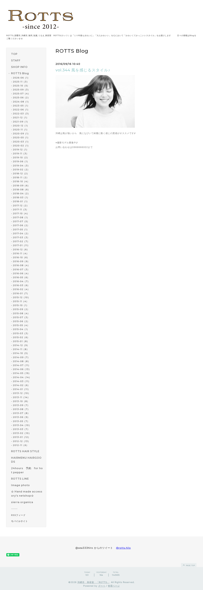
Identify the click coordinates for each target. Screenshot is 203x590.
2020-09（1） (21, 133)
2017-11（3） (20, 209)
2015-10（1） (21, 305)
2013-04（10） (22, 425)
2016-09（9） (21, 261)
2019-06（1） (21, 161)
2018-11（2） (21, 177)
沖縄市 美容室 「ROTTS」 (93, 582)
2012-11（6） (21, 445)
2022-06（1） (21, 109)
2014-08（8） (21, 361)
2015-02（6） (21, 337)
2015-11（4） (21, 301)
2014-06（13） (22, 369)
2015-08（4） (21, 313)
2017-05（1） (21, 229)
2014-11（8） (21, 349)
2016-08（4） (21, 265)
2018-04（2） (21, 193)
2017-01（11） (21, 245)
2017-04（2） (21, 233)
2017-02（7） (21, 241)
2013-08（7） (21, 409)
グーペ (101, 585)
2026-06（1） (21, 77)
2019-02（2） (21, 169)
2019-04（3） (21, 165)
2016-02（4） (21, 289)
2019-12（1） (21, 149)
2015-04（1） (21, 329)
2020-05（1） (21, 137)
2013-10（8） (21, 401)
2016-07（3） (21, 269)
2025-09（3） (21, 89)
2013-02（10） (22, 433)
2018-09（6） (21, 185)
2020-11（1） (21, 129)
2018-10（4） (21, 181)
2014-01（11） (21, 389)
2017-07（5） (21, 221)
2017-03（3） (21, 237)
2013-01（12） (21, 437)
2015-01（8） (21, 341)
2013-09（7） (21, 405)
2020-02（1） (21, 145)
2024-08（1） (21, 101)
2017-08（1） (21, 217)
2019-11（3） (21, 153)
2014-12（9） (21, 345)
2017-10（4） (21, 213)
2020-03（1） (21, 141)
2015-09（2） (21, 309)
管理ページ (114, 585)
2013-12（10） (21, 393)
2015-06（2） (21, 321)
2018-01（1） (21, 201)
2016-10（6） (21, 257)
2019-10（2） (21, 157)
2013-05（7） (21, 421)
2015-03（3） (21, 333)
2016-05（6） (21, 277)
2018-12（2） (21, 173)
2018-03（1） (21, 197)
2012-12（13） (21, 441)
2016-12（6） (21, 249)
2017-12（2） (21, 205)
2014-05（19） (22, 373)
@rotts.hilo (123, 547)
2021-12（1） (21, 117)
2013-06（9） (21, 417)
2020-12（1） (21, 125)
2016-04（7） (21, 281)
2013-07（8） (21, 413)
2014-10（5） (21, 353)
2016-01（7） (21, 293)
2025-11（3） (21, 81)
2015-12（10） (21, 297)
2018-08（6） (21, 189)
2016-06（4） (21, 273)
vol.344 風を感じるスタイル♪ (83, 70)
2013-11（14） (21, 397)
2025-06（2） (21, 97)
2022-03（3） (21, 113)
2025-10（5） (21, 85)
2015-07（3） (21, 317)
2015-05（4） (21, 325)
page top (190, 565)
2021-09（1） (21, 121)
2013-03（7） (21, 429)
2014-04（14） (22, 377)
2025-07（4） (21, 93)
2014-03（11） (21, 381)
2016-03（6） (21, 285)
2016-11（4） (21, 253)
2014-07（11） (21, 365)
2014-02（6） (21, 385)
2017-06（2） (21, 225)
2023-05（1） (21, 105)
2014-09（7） (21, 357)
